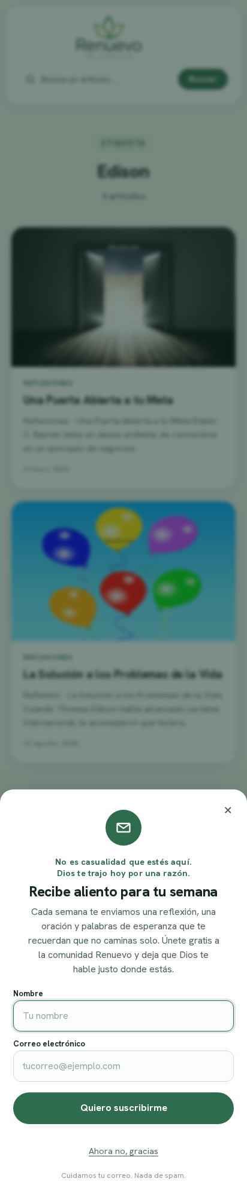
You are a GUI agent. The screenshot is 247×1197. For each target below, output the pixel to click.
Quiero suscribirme (123, 1107)
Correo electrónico (49, 1044)
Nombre (28, 993)
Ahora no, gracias (123, 1151)
